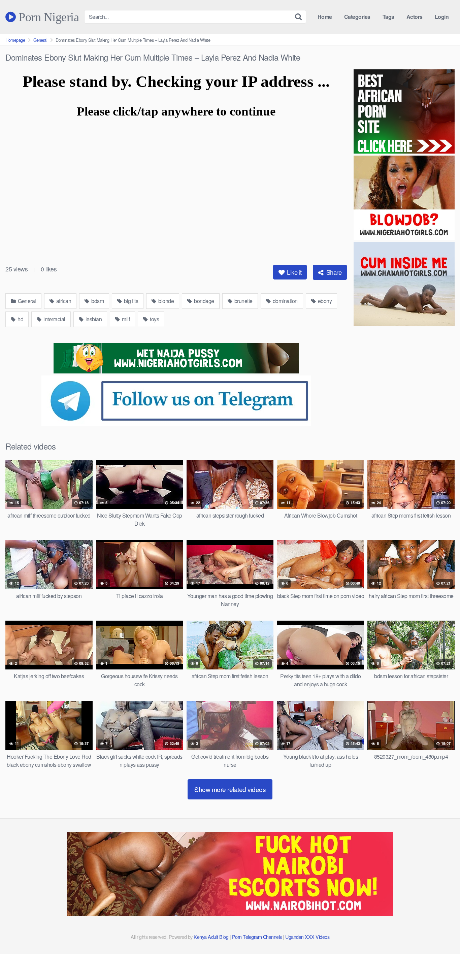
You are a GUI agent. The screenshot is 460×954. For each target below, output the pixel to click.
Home (325, 17)
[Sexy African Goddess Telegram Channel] (176, 424)
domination (284, 301)
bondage (203, 301)
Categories (357, 17)
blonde (165, 301)
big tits (130, 301)
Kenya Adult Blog (211, 936)
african (63, 301)
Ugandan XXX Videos (307, 936)
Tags (388, 17)
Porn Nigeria (47, 17)
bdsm (97, 301)
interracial (53, 319)
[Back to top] (441, 932)
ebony (324, 301)
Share (333, 272)
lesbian (93, 319)
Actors (414, 17)
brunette (243, 301)
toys (154, 319)
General (40, 40)
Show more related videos (230, 789)
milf (125, 319)
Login (442, 17)
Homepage (15, 40)
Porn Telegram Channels (257, 936)
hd (20, 319)
